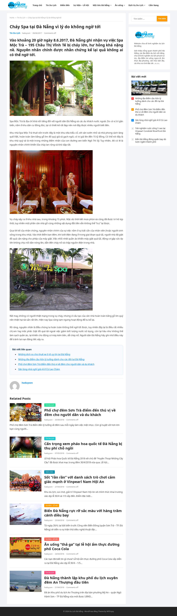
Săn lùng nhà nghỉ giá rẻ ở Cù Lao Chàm (39, 369)
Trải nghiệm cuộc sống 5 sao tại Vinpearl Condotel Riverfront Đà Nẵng (150, 131)
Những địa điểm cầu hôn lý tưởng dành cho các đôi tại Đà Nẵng (51, 359)
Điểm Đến (49, 472)
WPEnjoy (110, 611)
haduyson (26, 33)
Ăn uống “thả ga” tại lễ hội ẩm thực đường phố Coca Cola (81, 546)
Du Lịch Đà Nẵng (76, 611)
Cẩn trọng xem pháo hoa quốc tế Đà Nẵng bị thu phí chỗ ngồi (83, 446)
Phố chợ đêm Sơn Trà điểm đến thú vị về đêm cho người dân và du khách (56, 364)
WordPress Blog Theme (94, 611)
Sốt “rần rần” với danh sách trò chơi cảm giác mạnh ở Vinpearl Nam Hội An (79, 479)
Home (12, 17)
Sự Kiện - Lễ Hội (52, 505)
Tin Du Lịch (21, 17)
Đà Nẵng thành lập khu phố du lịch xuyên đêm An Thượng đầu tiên (81, 580)
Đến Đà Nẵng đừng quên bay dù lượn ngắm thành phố (150, 140)
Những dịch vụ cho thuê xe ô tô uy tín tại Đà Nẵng (44, 354)
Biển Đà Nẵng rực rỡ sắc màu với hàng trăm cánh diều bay (83, 513)
